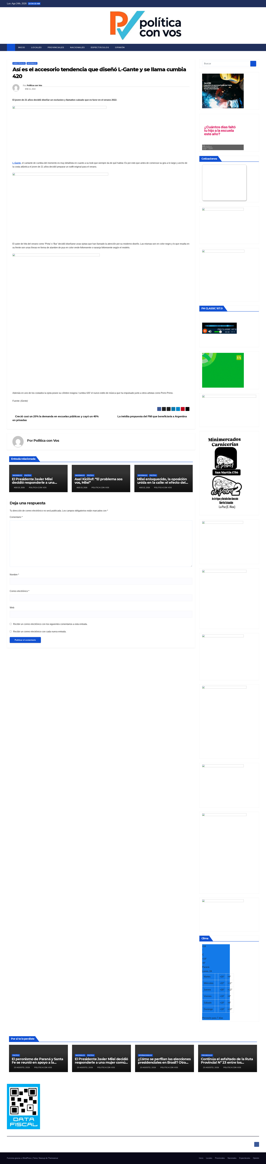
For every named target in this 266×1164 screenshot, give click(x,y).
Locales (36, 47)
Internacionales (145, 1055)
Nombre (14, 574)
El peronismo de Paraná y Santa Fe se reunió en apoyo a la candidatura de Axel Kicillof (37, 1062)
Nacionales (77, 47)
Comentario (16, 517)
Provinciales (56, 47)
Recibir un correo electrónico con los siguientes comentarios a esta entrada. (50, 624)
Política (28, 475)
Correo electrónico (19, 591)
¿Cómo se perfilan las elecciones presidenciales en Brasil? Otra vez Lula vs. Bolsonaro (164, 1062)
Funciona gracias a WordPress (19, 1158)
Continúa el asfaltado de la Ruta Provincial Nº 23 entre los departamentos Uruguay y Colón (227, 1062)
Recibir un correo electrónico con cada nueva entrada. (39, 631)
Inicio (21, 47)
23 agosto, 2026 (22, 1067)
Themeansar (53, 1158)
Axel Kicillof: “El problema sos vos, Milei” (98, 481)
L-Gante (16, 163)
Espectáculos (100, 47)
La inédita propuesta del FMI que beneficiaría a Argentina (152, 416)
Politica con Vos (34, 85)
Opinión (120, 47)
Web (12, 607)
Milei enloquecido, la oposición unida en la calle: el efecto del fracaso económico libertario (162, 482)
